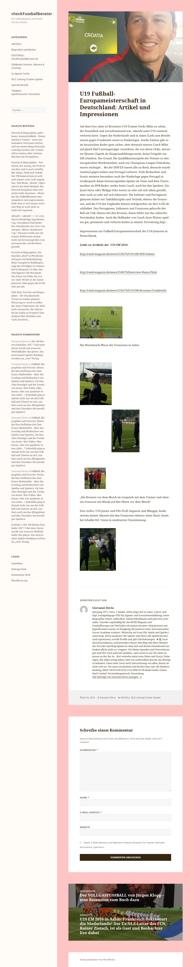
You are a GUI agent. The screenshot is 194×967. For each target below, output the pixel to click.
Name (84, 797)
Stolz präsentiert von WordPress (97, 959)
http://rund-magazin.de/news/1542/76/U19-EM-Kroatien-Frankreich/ (123, 290)
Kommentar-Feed (20, 574)
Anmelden (17, 563)
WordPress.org (19, 580)
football (15, 524)
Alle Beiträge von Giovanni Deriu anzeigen (115, 676)
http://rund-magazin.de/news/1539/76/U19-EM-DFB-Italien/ (117, 254)
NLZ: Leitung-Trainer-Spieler (27, 79)
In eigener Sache (20, 73)
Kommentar (89, 750)
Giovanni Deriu (108, 697)
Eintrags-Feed (18, 569)
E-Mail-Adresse (91, 812)
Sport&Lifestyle (19, 85)
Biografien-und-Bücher (23, 49)
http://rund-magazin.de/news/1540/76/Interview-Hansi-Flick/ (118, 272)
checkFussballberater (31, 13)
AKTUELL (16, 44)
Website (85, 827)
